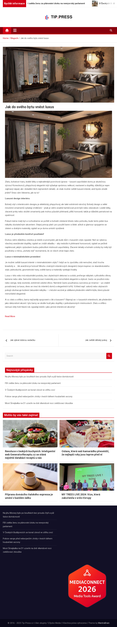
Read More (10, 316)
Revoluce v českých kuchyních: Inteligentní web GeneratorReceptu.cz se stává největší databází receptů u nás (30, 454)
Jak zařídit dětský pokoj (96, 340)
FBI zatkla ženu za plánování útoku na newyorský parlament (33, 383)
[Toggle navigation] (15, 30)
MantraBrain (103, 623)
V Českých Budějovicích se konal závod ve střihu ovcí (30, 390)
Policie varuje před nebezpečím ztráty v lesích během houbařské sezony (38, 396)
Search (109, 356)
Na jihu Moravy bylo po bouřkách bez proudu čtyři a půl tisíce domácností (39, 376)
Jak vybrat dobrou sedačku (22, 340)
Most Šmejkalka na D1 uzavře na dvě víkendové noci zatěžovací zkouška (39, 403)
